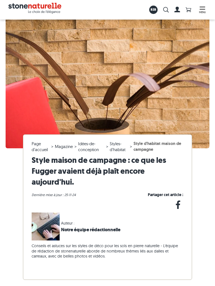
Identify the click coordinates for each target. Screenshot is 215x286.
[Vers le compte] (177, 10)
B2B (153, 9)
